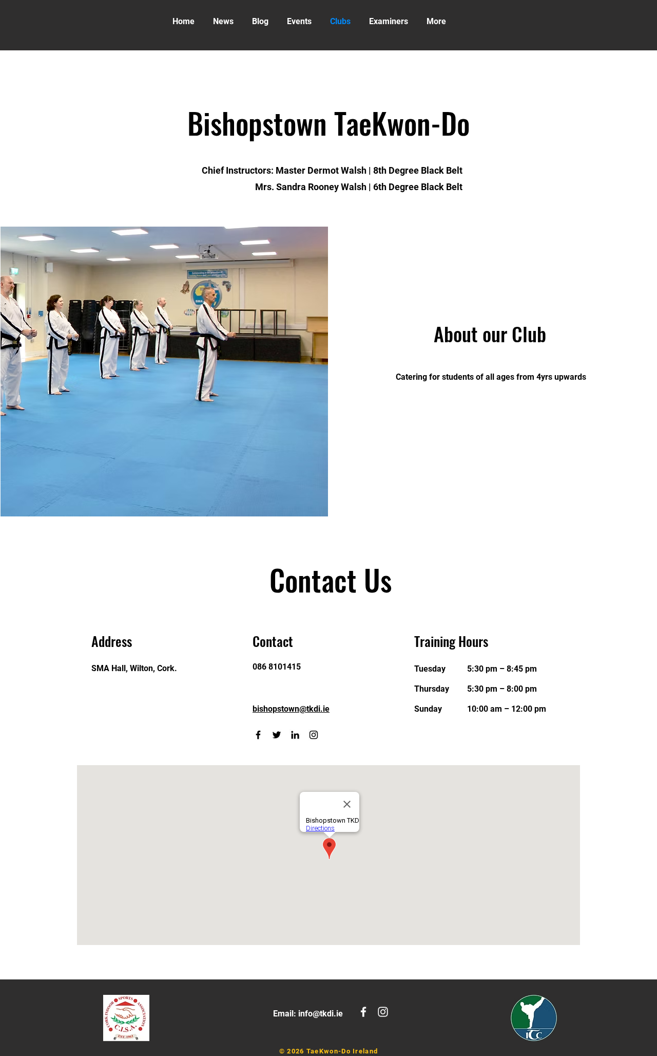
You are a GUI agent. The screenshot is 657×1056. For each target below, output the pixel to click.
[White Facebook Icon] (363, 1011)
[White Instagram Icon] (383, 1011)
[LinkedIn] (295, 734)
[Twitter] (276, 734)
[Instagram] (313, 734)
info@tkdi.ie (320, 1013)
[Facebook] (258, 734)
